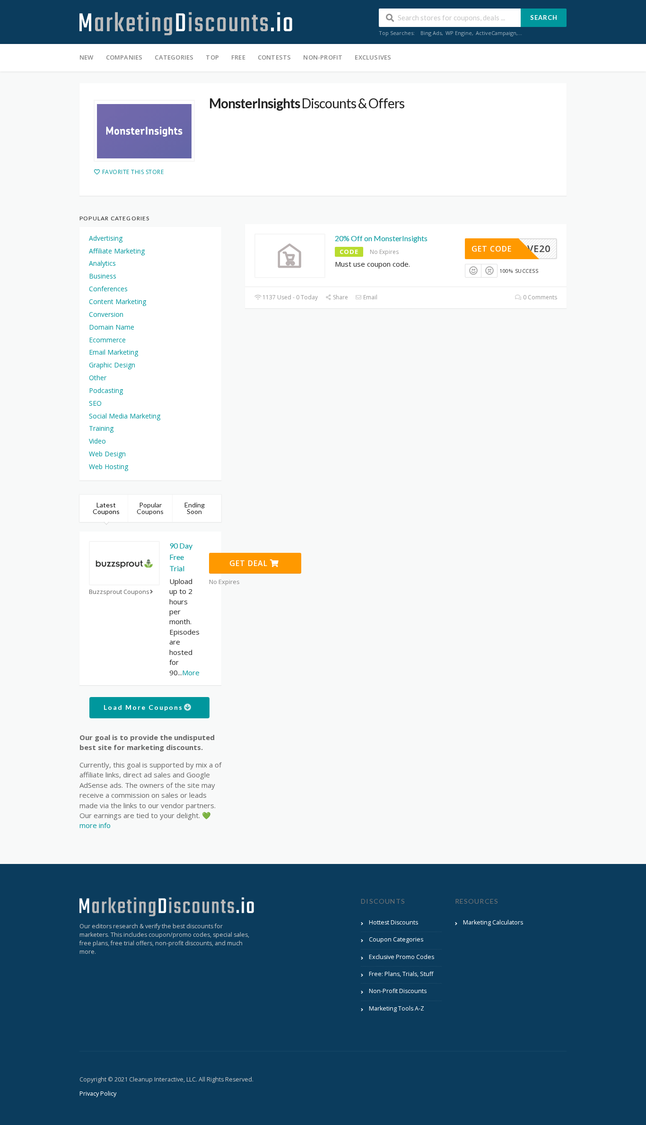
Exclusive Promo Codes (401, 957)
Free (238, 57)
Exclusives (373, 57)
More (191, 672)
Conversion (106, 314)
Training (101, 428)
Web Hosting (108, 466)
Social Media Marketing (124, 415)
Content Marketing (117, 301)
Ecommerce (107, 339)
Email (369, 297)
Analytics (102, 263)
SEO (95, 403)
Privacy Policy (97, 1094)
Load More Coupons (144, 707)
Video (97, 440)
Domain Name (111, 327)
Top (212, 57)
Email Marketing (113, 352)
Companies (124, 57)
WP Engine (458, 32)
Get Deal (249, 563)
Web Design (107, 453)
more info (95, 825)
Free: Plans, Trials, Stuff (401, 974)
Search (544, 17)
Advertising (105, 238)
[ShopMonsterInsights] (144, 130)
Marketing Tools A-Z (396, 1008)
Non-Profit (322, 57)
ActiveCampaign (496, 32)
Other (97, 377)
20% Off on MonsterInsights (381, 238)
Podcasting (106, 390)
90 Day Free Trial (180, 557)
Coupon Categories (396, 939)
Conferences (108, 288)
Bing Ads (431, 32)
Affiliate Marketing (117, 250)
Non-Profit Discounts (398, 991)
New (86, 57)
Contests (274, 57)
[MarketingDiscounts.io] (185, 22)
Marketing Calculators (493, 922)
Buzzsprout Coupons (119, 592)
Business (102, 275)
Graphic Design (112, 364)
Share (340, 297)
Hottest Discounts (393, 922)
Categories (174, 57)
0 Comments (539, 297)
